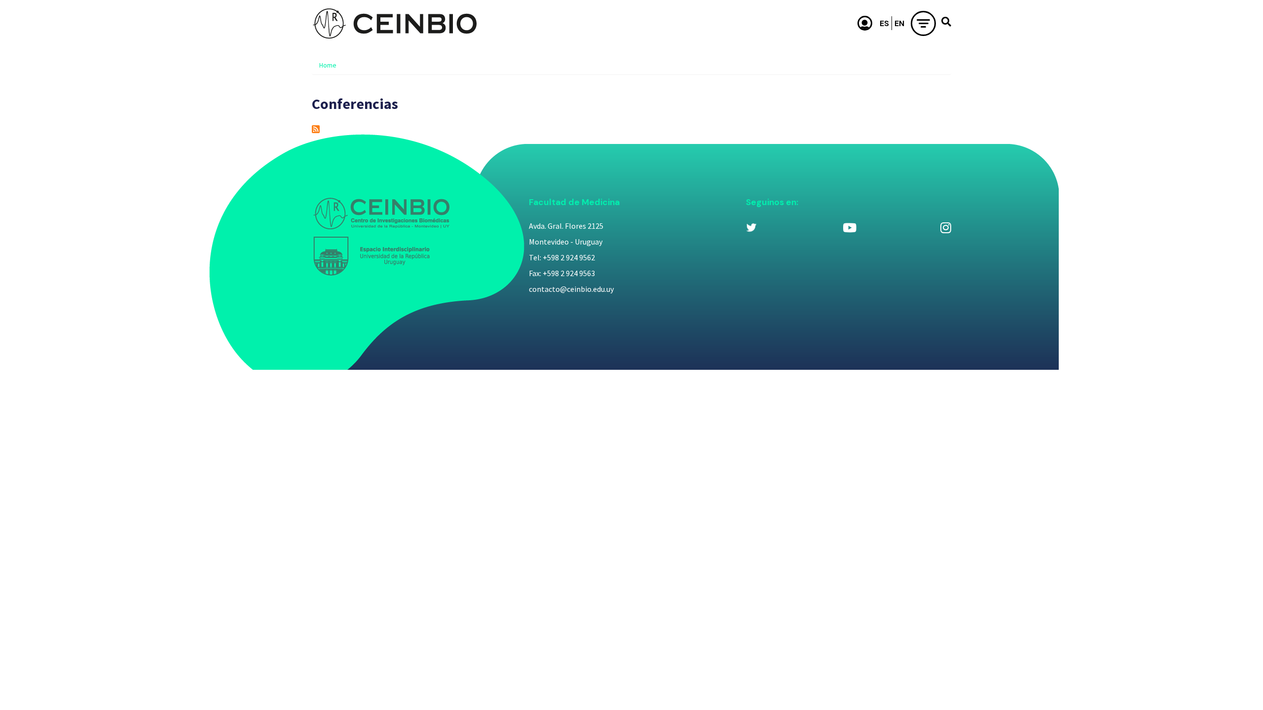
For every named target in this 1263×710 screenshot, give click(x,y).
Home (327, 65)
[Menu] (923, 23)
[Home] (394, 23)
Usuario (866, 23)
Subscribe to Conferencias (316, 129)
